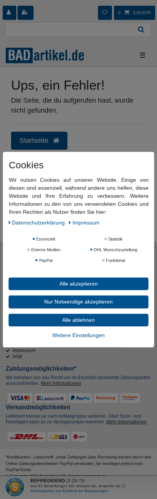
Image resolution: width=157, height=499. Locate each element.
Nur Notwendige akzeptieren (78, 302)
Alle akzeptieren (78, 283)
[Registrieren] (26, 12)
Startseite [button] (34, 140)
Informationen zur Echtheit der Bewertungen (69, 491)
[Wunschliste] (105, 12)
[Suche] (141, 30)
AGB (17, 356)
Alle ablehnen (78, 320)
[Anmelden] (9, 12)
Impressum (24, 350)
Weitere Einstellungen (78, 335)
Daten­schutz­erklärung (39, 222)
